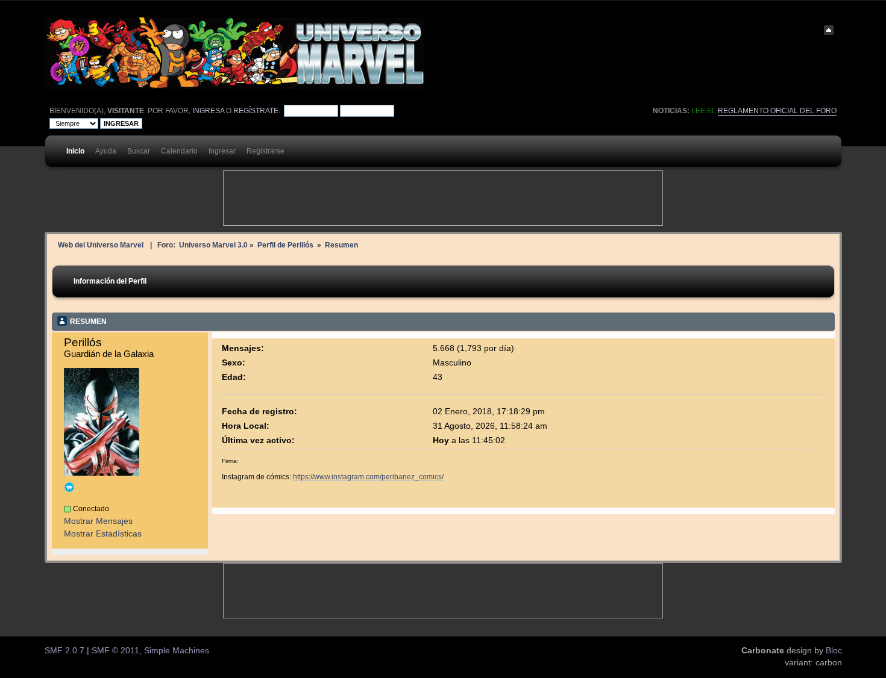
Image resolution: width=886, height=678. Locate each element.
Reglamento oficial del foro (777, 111)
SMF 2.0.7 (64, 650)
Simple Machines (176, 650)
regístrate (255, 111)
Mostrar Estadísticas (103, 533)
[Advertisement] (443, 198)
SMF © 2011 (115, 650)
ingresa (208, 111)
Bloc (834, 650)
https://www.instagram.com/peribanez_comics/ (368, 477)
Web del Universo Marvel (100, 245)
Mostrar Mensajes (98, 521)
